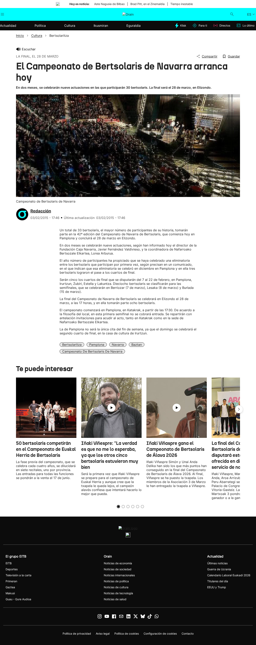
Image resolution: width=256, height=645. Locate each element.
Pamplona (96, 345)
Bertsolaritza (72, 345)
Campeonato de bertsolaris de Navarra (92, 351)
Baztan (136, 345)
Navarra (118, 345)
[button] (239, 409)
